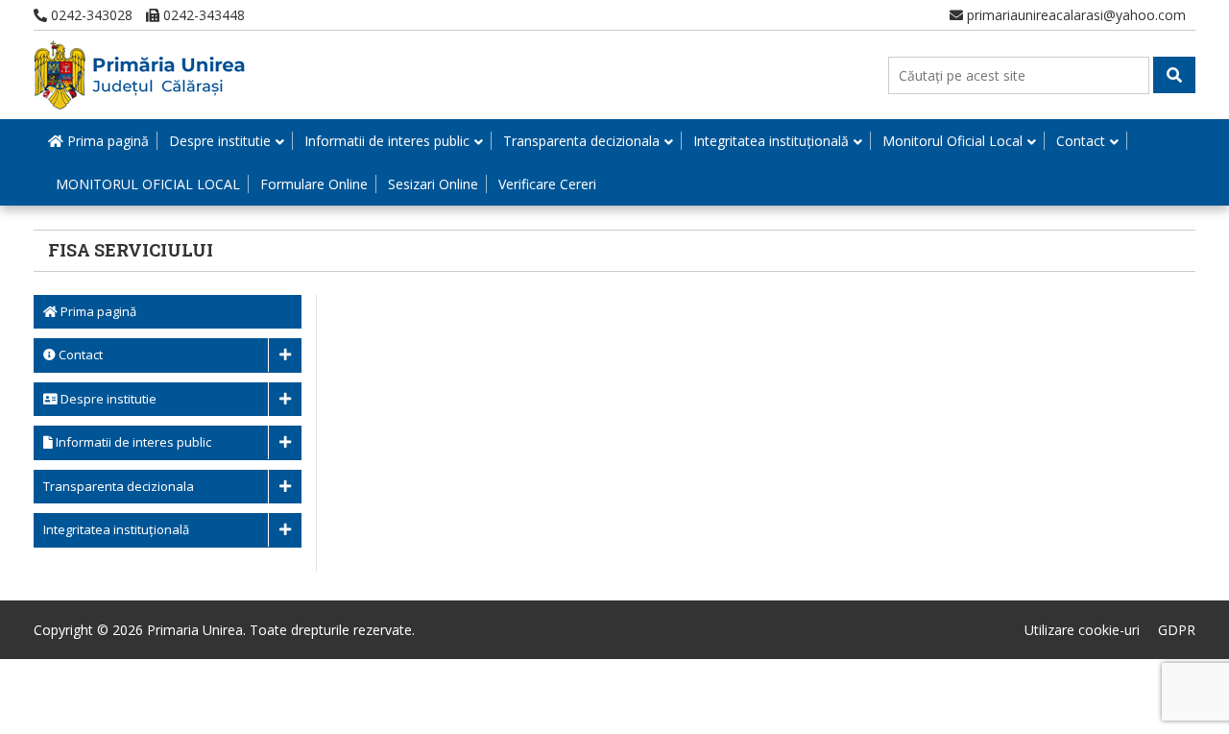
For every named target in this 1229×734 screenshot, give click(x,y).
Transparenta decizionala (581, 141)
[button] (1174, 75)
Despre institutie (220, 141)
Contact (1080, 141)
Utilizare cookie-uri (1082, 630)
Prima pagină (106, 141)
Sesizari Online (433, 184)
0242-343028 (90, 15)
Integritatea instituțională (771, 141)
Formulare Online (314, 184)
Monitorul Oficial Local (952, 141)
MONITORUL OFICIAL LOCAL (148, 184)
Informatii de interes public (387, 141)
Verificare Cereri (547, 184)
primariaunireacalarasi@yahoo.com (1074, 15)
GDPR (1176, 630)
